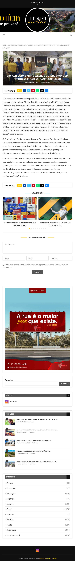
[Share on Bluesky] (46, 90)
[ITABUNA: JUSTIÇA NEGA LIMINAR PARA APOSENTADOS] (10, 443)
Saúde (38, 525)
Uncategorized (38, 535)
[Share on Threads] (42, 90)
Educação (38, 493)
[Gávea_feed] (37, 289)
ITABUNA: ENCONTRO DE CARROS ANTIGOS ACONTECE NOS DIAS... (37, 430)
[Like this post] (20, 90)
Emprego (38, 498)
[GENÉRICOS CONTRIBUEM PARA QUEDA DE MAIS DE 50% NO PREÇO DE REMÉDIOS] (20, 208)
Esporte (38, 504)
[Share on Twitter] (28, 90)
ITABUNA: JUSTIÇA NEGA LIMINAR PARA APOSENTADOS (34, 440)
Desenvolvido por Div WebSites (47, 558)
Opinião (38, 514)
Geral (38, 509)
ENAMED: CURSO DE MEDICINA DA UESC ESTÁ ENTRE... (33, 451)
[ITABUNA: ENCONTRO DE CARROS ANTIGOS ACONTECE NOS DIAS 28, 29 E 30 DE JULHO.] (10, 432)
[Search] (71, 35)
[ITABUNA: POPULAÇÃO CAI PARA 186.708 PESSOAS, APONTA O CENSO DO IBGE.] (10, 464)
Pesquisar (9, 380)
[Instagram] (37, 5)
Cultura (38, 483)
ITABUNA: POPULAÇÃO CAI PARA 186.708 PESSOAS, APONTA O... (37, 461)
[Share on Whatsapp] (37, 90)
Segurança (38, 530)
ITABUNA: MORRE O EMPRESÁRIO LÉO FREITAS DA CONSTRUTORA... (38, 419)
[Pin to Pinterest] (33, 90)
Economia (38, 488)
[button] (5, 213)
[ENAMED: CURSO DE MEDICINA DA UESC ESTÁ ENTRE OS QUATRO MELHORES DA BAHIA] (10, 453)
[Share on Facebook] (24, 90)
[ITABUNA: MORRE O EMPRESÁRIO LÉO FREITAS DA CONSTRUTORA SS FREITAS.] (10, 422)
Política (38, 519)
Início (5, 45)
